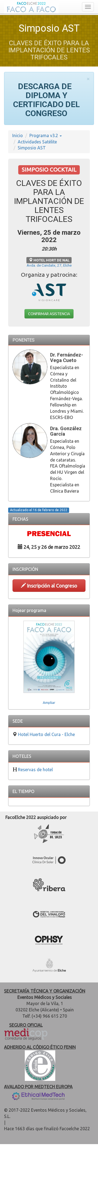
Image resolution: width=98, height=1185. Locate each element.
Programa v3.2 (44, 135)
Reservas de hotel (35, 769)
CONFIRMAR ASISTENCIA (49, 314)
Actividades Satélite (37, 141)
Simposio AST (32, 147)
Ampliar (49, 702)
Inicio (17, 135)
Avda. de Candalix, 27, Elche (49, 265)
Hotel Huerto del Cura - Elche (46, 734)
